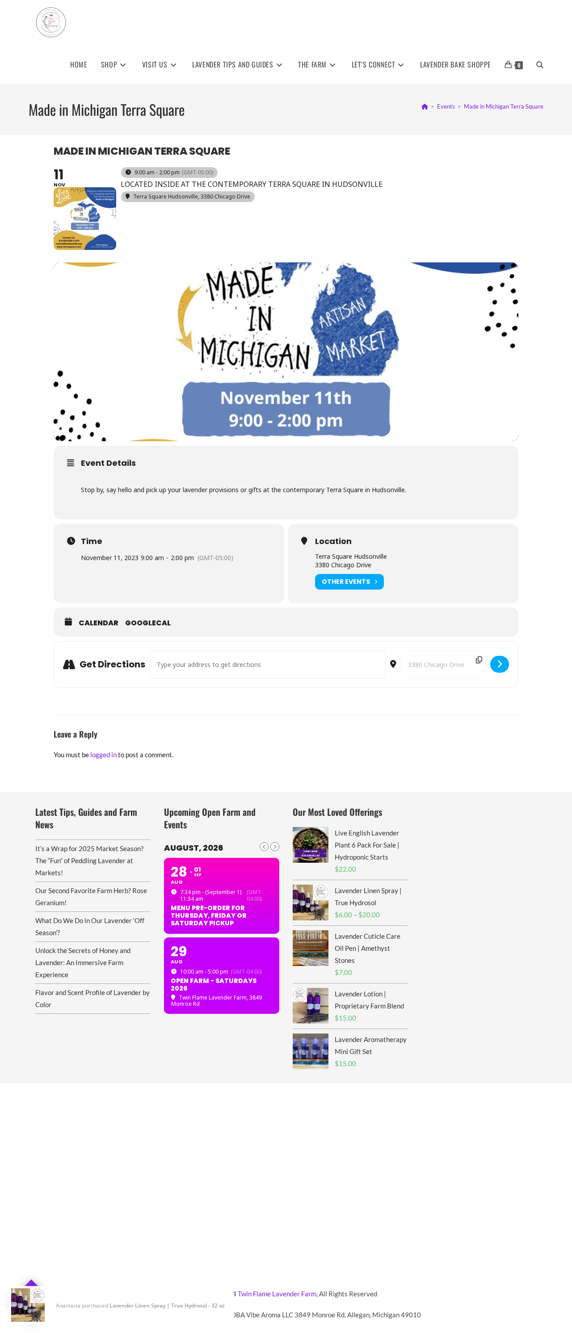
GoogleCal (148, 623)
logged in (103, 755)
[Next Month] (274, 846)
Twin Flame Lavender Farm (277, 1294)
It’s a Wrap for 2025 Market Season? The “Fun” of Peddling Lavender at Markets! (89, 860)
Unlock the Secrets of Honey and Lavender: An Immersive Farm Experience (82, 962)
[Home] (424, 106)
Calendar (98, 623)
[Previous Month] (264, 846)
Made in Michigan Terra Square (503, 106)
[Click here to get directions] (499, 664)
